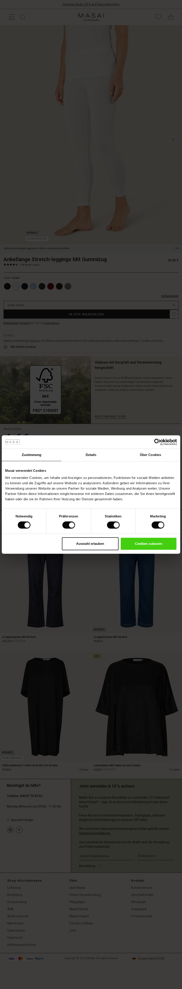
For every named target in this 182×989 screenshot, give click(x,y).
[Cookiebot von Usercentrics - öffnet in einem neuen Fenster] (157, 442)
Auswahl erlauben (90, 543)
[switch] (68, 525)
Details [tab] (91, 455)
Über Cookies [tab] (150, 455)
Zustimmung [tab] (32, 455)
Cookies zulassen (148, 543)
